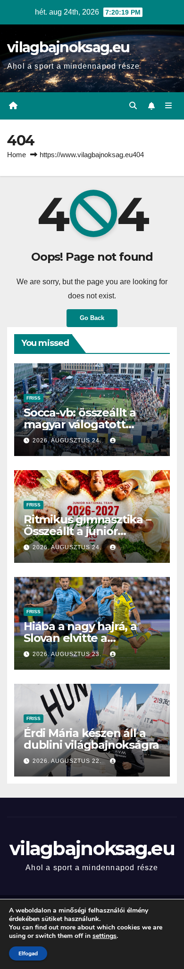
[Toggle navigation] (168, 105)
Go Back (92, 317)
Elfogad (28, 953)
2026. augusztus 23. (68, 654)
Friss (33, 397)
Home (16, 155)
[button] (133, 106)
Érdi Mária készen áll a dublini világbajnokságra (91, 739)
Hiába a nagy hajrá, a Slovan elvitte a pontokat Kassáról (80, 638)
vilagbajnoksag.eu (68, 47)
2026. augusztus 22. (68, 761)
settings (104, 936)
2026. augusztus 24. (68, 440)
